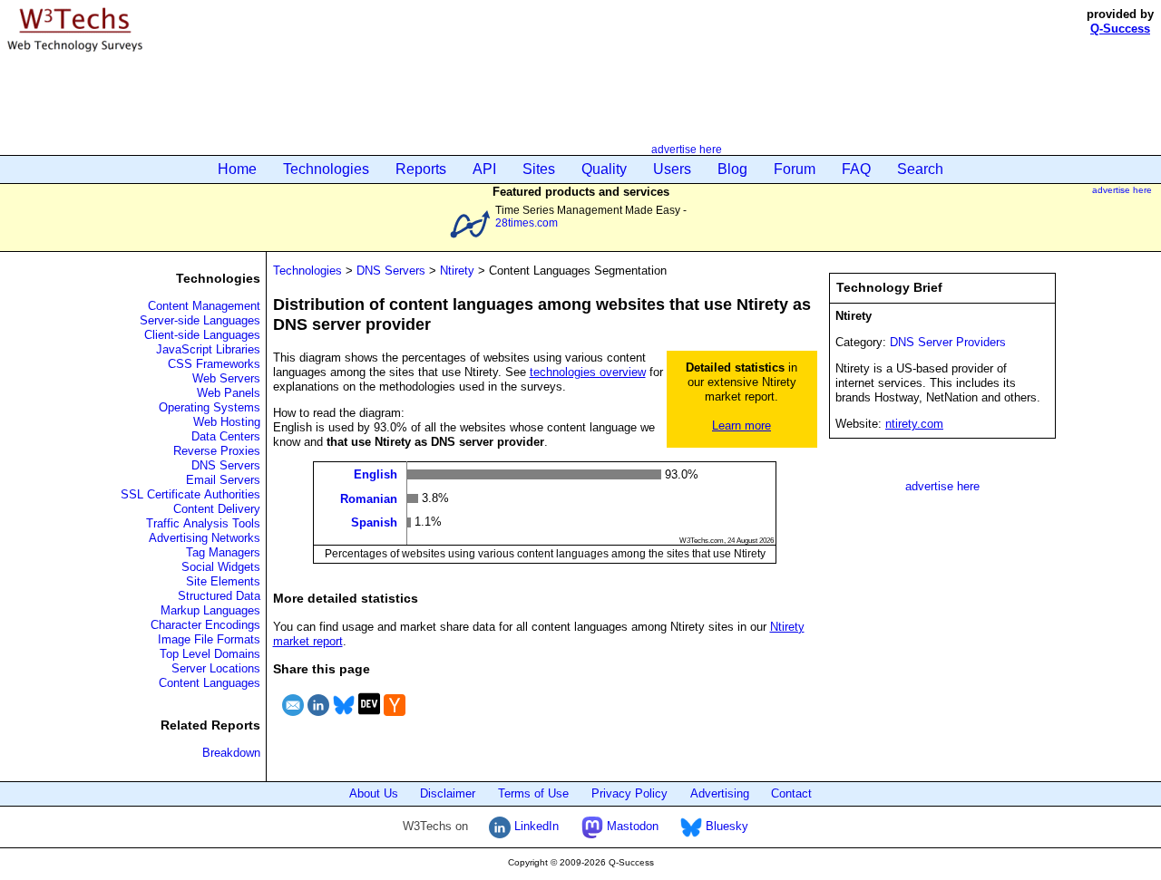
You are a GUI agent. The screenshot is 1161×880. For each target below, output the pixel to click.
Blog (732, 169)
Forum (794, 169)
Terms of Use (533, 793)
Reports (420, 169)
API (484, 169)
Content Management (204, 306)
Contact (791, 793)
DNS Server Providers (948, 342)
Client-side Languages (202, 335)
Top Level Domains (210, 654)
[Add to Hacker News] (394, 718)
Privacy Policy (629, 793)
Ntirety (457, 270)
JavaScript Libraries (208, 349)
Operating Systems (209, 407)
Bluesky (725, 826)
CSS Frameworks (214, 364)
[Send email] (293, 718)
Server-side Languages (200, 320)
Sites (538, 169)
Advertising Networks (204, 538)
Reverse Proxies (216, 451)
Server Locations (215, 668)
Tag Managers (223, 552)
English (375, 474)
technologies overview (588, 372)
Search (920, 169)
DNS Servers (225, 465)
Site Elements (223, 581)
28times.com (526, 222)
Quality (604, 169)
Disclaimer (447, 793)
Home (237, 169)
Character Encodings (205, 625)
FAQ (856, 169)
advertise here (686, 149)
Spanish (374, 522)
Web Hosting (226, 422)
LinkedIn (535, 826)
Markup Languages (210, 610)
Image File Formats (209, 639)
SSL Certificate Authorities (190, 494)
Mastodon (631, 826)
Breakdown (231, 752)
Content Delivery (216, 509)
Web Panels (228, 393)
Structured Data (219, 596)
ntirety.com (914, 423)
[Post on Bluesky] (343, 718)
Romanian (368, 498)
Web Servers (226, 378)
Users (672, 169)
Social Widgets (220, 567)
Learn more (741, 425)
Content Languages (209, 683)
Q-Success (1120, 28)
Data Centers (225, 436)
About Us (373, 793)
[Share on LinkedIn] (318, 718)
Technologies (326, 169)
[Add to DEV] (369, 718)
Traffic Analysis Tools (203, 523)
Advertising (719, 793)
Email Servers (223, 480)
